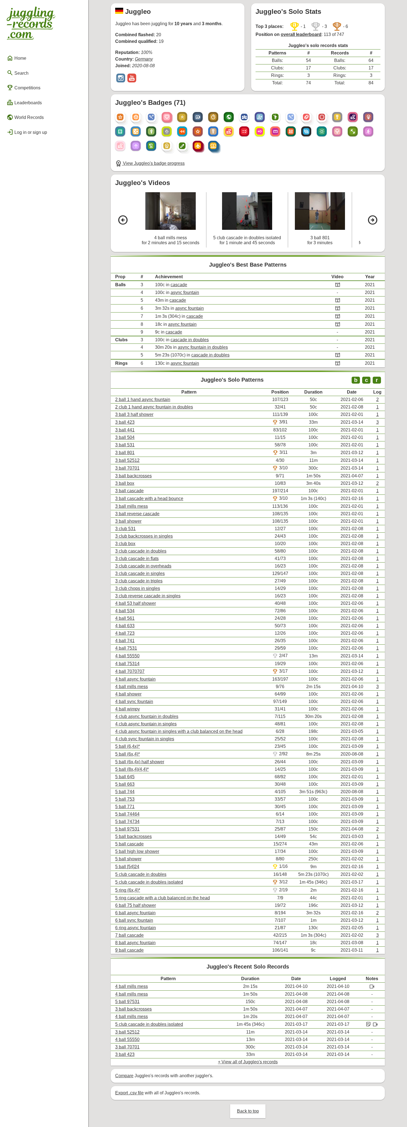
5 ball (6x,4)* (127, 754)
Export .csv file (129, 1092)
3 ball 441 (125, 430)
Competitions (23, 88)
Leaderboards (24, 102)
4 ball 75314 (127, 663)
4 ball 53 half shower (135, 603)
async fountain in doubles (203, 347)
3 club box (125, 543)
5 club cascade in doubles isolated (149, 882)
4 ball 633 (125, 625)
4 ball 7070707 (130, 671)
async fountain (185, 292)
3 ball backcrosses (133, 475)
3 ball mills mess (131, 506)
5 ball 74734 (127, 821)
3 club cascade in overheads (143, 566)
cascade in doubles (190, 339)
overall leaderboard (301, 34)
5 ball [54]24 (127, 866)
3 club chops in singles (137, 588)
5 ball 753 (125, 799)
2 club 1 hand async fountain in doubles (154, 407)
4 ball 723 (125, 633)
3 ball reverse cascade (137, 513)
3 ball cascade (129, 490)
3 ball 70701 (127, 468)
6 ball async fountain (135, 912)
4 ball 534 (125, 610)
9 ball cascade (129, 950)
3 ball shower (128, 521)
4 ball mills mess (131, 686)
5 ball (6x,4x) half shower (139, 761)
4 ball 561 (125, 618)
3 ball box (124, 483)
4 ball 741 (125, 640)
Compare (124, 1075)
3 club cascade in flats (137, 558)
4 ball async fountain (135, 679)
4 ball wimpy (127, 709)
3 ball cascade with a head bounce (149, 498)
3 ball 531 (125, 445)
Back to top (248, 1111)
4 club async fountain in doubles (146, 716)
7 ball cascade (129, 935)
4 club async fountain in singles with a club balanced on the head (179, 731)
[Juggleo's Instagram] (120, 79)
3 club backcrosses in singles (144, 536)
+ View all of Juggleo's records (248, 1062)
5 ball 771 (125, 806)
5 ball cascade (129, 844)
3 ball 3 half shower (134, 414)
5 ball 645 (125, 776)
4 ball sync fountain (134, 701)
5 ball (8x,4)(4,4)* (132, 769)
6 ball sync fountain (134, 920)
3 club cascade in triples (139, 581)
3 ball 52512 (127, 460)
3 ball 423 (125, 422)
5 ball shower (128, 859)
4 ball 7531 (126, 648)
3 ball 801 (125, 452)
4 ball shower (128, 694)
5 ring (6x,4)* (127, 890)
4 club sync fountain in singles (144, 738)
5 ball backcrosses (133, 836)
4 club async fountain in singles (146, 724)
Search (18, 73)
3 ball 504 (125, 437)
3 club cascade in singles (140, 573)
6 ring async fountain (135, 927)
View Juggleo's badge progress (150, 163)
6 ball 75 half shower (135, 905)
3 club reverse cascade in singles (148, 596)
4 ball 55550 (127, 656)
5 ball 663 (125, 784)
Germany (144, 59)
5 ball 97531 (127, 829)
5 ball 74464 (127, 814)
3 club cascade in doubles (140, 551)
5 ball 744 (125, 791)
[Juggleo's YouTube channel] (131, 79)
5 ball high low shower (137, 851)
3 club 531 (125, 528)
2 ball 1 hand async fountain (142, 399)
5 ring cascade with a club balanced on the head (162, 898)
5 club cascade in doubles (140, 874)
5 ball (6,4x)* (127, 746)
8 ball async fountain (135, 942)
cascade (179, 284)
